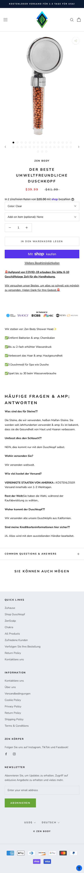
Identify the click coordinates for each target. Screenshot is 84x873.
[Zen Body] (42, 19)
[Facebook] (6, 754)
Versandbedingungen (17, 693)
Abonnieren (20, 803)
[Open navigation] (5, 19)
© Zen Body (42, 831)
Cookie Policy (13, 700)
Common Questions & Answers (31, 553)
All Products (12, 634)
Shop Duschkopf (15, 614)
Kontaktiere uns (14, 659)
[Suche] (72, 19)
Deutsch (49, 822)
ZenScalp (10, 621)
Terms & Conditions (17, 726)
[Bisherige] (5, 147)
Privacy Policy (13, 706)
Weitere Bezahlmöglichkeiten (42, 263)
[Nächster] (78, 147)
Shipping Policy (14, 719)
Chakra (9, 627)
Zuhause (10, 608)
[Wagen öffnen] (78, 20)
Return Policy (13, 653)
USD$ (28, 822)
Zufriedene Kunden (16, 640)
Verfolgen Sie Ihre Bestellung (22, 646)
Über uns (10, 687)
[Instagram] (14, 754)
